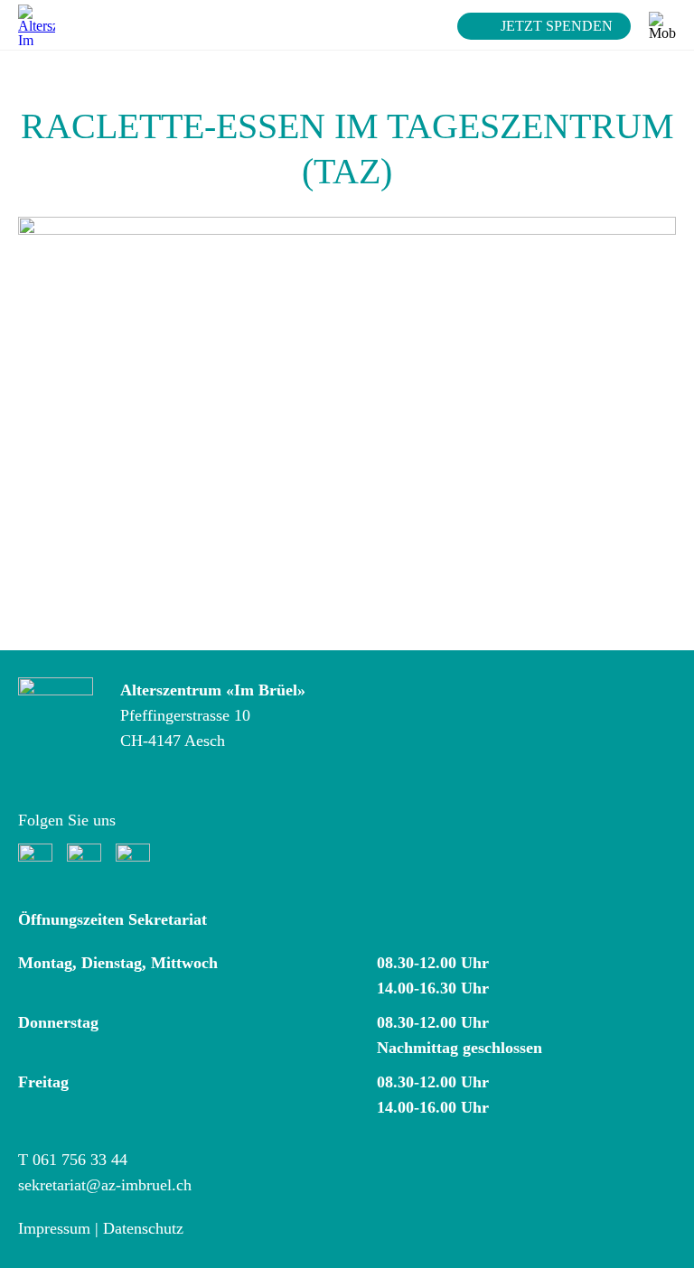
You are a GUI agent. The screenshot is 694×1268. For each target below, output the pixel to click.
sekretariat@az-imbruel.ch (105, 1185)
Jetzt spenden (557, 25)
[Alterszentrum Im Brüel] (36, 25)
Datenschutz (143, 1228)
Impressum (54, 1228)
